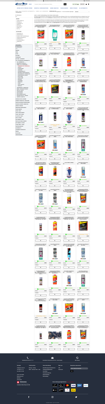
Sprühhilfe (20, 85)
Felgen (19, 83)
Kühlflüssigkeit (20, 92)
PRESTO (18, 27)
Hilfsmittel (19, 38)
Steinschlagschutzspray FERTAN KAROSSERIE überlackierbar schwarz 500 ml (54, 163)
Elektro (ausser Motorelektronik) (23, 102)
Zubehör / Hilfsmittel (21, 96)
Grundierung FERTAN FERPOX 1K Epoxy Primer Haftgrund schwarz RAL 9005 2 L (83, 218)
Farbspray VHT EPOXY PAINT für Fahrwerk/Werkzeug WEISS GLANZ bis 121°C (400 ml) (40, 54)
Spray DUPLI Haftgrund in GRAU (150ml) (55, 299)
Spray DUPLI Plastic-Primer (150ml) (83, 53)
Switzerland (19, 379)
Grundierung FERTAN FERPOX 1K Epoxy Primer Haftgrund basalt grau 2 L (69, 26)
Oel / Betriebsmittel (83, 8)
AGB (59, 367)
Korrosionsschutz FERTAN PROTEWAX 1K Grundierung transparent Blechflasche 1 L (41, 163)
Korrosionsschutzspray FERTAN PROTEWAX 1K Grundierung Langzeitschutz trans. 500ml (69, 191)
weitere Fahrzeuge (19, 126)
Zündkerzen (18, 57)
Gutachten (18, 133)
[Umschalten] (27, 63)
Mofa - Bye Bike (18, 117)
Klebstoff (19, 41)
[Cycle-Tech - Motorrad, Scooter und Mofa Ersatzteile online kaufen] (21, 4)
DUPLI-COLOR (19, 20)
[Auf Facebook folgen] (29, 397)
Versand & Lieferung (47, 372)
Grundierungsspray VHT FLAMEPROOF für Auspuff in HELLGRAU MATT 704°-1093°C (41, 218)
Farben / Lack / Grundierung (42, 11)
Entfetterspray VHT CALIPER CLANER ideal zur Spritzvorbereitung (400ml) (41, 299)
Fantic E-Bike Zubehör (20, 112)
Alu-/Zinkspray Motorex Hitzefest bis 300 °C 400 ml (83, 271)
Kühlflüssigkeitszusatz (21, 94)
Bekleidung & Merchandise (21, 107)
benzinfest (19, 33)
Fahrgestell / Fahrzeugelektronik (41, 8)
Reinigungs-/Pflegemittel (21, 63)
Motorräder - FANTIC (20, 119)
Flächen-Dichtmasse (21, 37)
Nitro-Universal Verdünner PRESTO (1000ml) (69, 108)
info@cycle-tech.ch (21, 367)
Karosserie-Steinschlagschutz (23, 72)
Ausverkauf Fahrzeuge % (21, 129)
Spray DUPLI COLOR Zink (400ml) (55, 190)
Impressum (60, 369)
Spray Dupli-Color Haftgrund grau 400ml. (40, 190)
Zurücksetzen (18, 46)
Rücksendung (45, 376)
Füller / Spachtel (21, 84)
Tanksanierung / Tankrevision (22, 87)
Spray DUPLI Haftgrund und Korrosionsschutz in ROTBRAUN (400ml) (83, 81)
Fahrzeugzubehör (64, 8)
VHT (18, 28)
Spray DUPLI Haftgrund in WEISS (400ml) (83, 163)
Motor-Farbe (20, 76)
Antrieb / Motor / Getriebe (21, 98)
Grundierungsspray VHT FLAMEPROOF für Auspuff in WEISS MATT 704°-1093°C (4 (69, 218)
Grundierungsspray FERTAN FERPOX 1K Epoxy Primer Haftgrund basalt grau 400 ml (40, 81)
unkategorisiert (19, 134)
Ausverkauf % (18, 127)
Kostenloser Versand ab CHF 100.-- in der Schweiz (52, 360)
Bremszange (19, 34)
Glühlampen (20, 80)
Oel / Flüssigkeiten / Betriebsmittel (27, 11)
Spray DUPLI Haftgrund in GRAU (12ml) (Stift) (41, 108)
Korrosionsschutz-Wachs (23, 75)
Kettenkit (18, 55)
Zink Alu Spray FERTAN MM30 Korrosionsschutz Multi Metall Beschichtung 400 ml (55, 326)
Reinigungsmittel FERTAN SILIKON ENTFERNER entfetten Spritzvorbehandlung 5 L (83, 190)
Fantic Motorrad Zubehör (21, 121)
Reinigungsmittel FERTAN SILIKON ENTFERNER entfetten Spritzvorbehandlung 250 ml (69, 54)
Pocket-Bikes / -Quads (20, 124)
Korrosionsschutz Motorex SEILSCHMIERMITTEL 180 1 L (55, 26)
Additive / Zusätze (20, 90)
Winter (17, 131)
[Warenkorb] (86, 4)
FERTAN (18, 21)
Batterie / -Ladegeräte (20, 58)
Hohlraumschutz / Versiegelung (24, 73)
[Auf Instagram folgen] (52, 397)
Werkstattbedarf (73, 8)
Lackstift (19, 67)
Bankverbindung (46, 374)
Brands (30, 4)
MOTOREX (19, 26)
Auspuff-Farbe (20, 77)
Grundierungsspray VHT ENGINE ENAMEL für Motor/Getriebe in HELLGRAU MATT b (69, 81)
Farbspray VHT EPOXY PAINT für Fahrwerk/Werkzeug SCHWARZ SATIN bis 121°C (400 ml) (83, 109)
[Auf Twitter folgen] (76, 397)
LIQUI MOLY (19, 23)
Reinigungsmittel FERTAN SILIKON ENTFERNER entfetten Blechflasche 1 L (54, 272)
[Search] (65, 4)
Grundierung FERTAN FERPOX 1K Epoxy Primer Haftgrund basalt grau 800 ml (41, 26)
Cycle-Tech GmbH (20, 374)
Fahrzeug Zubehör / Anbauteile (22, 104)
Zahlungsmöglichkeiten (47, 369)
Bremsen (17, 50)
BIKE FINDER (75, 4)
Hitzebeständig (20, 40)
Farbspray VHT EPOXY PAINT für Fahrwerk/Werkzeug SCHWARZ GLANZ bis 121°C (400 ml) (83, 26)
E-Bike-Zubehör (19, 109)
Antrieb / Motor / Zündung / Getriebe (24, 8)
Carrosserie (20, 69)
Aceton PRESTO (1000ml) (69, 162)
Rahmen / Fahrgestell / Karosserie (22, 100)
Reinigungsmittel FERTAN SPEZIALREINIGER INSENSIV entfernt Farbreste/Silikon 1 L (54, 218)
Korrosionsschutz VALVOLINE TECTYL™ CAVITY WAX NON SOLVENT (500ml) (69, 245)
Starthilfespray (20, 91)
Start (16, 11)
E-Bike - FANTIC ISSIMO (20, 114)
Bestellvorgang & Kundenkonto (49, 367)
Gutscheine (45, 371)
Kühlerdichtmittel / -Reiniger (22, 95)
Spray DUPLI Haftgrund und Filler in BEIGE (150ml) (55, 53)
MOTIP (18, 24)
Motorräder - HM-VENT (20, 122)
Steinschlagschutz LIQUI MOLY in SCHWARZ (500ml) (55, 108)
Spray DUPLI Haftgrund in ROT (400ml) (55, 136)
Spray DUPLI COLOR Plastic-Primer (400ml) (69, 271)
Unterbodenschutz (21, 71)
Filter (17, 53)
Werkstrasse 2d (20, 376)
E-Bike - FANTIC (18, 110)
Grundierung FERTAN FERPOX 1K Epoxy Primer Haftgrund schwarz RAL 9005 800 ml (55, 81)
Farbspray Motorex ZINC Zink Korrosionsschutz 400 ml (83, 136)
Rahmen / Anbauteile (54, 8)
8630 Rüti (19, 377)
